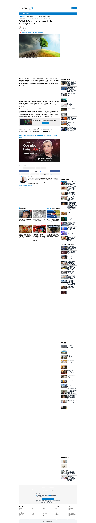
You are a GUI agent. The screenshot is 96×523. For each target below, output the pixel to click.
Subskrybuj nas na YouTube (26, 32)
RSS (76, 519)
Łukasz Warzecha (31, 168)
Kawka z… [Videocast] (38, 16)
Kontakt (20, 519)
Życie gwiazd (45, 513)
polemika (43, 168)
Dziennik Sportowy (46, 16)
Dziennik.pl (34, 506)
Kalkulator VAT (70, 512)
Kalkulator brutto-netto (72, 514)
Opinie (27, 13)
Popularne (48, 208)
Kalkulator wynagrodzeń (72, 515)
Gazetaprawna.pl (22, 509)
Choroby (56, 513)
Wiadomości (22, 13)
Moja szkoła (45, 512)
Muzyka (44, 515)
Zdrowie (33, 514)
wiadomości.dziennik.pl (26, 18)
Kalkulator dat (70, 508)
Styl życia (56, 515)
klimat (24, 168)
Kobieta (44, 508)
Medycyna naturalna (58, 512)
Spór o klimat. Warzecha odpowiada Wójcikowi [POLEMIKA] (45, 120)
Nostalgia (27, 16)
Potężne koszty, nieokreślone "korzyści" (29, 88)
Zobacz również (45, 123)
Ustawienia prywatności (68, 519)
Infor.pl (20, 508)
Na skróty (21, 506)
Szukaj (75, 8)
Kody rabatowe (45, 509)
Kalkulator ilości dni (71, 509)
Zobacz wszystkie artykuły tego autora (26, 185)
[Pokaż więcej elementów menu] (76, 11)
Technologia (34, 509)
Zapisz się (48, 498)
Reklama (30, 519)
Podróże (33, 515)
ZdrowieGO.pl (21, 513)
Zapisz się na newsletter (39, 32)
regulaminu (49, 495)
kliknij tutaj (53, 502)
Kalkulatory (70, 506)
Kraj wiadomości (56, 208)
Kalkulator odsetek (71, 513)
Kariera (36, 519)
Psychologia (57, 514)
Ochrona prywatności (50, 519)
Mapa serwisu (59, 519)
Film (43, 514)
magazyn (38, 168)
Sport (33, 513)
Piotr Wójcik (27, 27)
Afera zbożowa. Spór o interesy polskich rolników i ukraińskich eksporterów (24, 188)
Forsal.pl (20, 512)
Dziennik (20, 18)
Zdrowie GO (32, 16)
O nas (26, 519)
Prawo (56, 508)
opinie (32, 18)
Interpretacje (21, 514)
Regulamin (42, 519)
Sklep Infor (21, 515)
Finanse (56, 509)
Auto (32, 508)
